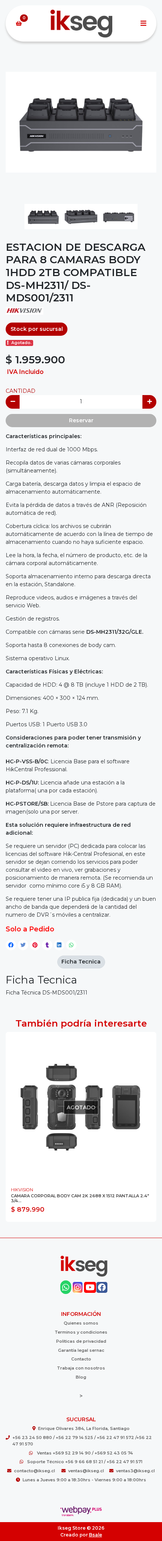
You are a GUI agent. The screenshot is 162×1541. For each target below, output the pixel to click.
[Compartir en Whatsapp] (71, 945)
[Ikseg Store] (81, 23)
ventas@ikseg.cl (86, 1470)
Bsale (95, 1535)
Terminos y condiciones (81, 1332)
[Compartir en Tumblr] (47, 945)
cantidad (20, 391)
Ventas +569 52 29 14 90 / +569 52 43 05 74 (85, 1453)
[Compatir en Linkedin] (59, 945)
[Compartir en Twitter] (23, 945)
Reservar (81, 420)
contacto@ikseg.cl (35, 1470)
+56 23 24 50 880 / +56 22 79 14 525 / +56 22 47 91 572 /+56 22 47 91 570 (82, 1441)
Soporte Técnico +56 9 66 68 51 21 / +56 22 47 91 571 (84, 1461)
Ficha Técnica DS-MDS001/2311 (46, 992)
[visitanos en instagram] (77, 1287)
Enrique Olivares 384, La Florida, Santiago (84, 1428)
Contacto (81, 1359)
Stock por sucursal (37, 329)
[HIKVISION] (24, 312)
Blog (81, 1377)
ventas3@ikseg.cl (135, 1470)
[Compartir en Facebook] (11, 945)
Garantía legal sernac (81, 1350)
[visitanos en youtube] (89, 1287)
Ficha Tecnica (81, 961)
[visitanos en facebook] (101, 1287)
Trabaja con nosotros (81, 1368)
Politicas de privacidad (81, 1341)
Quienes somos (81, 1323)
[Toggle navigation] (143, 23)
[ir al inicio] (84, 1266)
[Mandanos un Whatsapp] (65, 1287)
